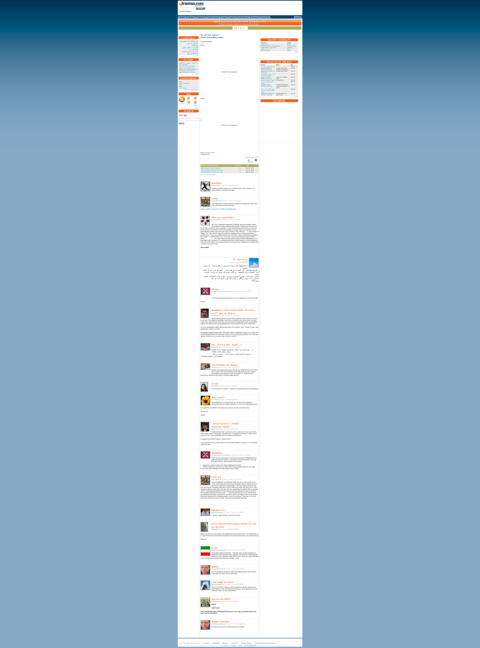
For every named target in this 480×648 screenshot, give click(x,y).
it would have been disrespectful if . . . (271, 46)
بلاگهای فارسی (195, 104)
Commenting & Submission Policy (265, 643)
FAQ (240, 645)
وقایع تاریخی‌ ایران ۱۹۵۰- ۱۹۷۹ (187, 66)
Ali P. (214, 429)
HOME (182, 17)
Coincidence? (264, 44)
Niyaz (180, 81)
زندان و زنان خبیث (192, 43)
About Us (225, 643)
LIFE (224, 17)
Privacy (233, 645)
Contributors (216, 643)
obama (215, 315)
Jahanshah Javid (218, 569)
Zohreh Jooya (183, 88)
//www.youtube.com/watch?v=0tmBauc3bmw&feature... (219, 209)
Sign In (182, 11)
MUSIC (191, 17)
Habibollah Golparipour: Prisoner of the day (267, 94)
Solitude (215, 347)
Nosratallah (216, 219)
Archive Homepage (250, 645)
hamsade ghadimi (218, 550)
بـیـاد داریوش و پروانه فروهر (186, 67)
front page (182, 103)
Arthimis (245, 261)
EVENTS (265, 17)
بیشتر (197, 55)
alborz (289, 50)
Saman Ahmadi (291, 46)
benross (215, 185)
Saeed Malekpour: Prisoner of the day (266, 68)
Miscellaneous (249, 157)
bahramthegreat (217, 584)
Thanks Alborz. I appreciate (268, 47)
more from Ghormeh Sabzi (208, 174)
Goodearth (216, 200)
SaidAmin (290, 47)
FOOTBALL (243, 17)
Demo (289, 44)
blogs (188, 99)
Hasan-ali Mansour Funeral (186, 72)
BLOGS (255, 17)
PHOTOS (201, 17)
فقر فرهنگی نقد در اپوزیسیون (189, 41)
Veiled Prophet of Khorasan (221, 291)
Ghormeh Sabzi (209, 153)
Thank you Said (265, 50)
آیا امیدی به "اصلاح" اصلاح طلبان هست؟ (190, 48)
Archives (206, 643)
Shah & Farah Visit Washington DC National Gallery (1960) (188, 70)
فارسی (297, 17)
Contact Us (234, 643)
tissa (214, 386)
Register (188, 11)
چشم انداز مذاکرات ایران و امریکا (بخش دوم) (190, 52)
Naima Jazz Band (184, 83)
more (197, 74)
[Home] (191, 6)
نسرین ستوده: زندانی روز (267, 66)
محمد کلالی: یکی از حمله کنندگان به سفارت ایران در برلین (268, 90)
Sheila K (215, 367)
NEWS (232, 17)
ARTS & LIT (213, 17)
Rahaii (215, 601)
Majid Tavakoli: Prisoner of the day (210, 168)
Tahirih (215, 399)
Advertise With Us (246, 643)
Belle (180, 86)
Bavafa (215, 529)
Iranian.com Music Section (191, 89)
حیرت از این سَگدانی (266, 49)
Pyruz (180, 84)
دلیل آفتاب (195, 45)
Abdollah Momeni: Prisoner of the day (211, 172)
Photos (256, 157)
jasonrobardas (217, 512)
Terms (226, 645)
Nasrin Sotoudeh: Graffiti (268, 80)
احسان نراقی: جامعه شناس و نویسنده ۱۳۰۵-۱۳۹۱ (268, 74)
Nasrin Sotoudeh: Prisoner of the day (211, 170)
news (195, 99)
